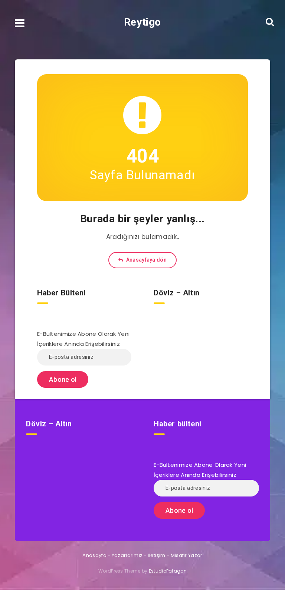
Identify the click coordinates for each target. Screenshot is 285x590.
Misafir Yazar (187, 555)
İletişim (156, 555)
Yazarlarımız (127, 555)
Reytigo (142, 22)
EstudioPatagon (168, 571)
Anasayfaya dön (146, 260)
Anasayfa (94, 555)
